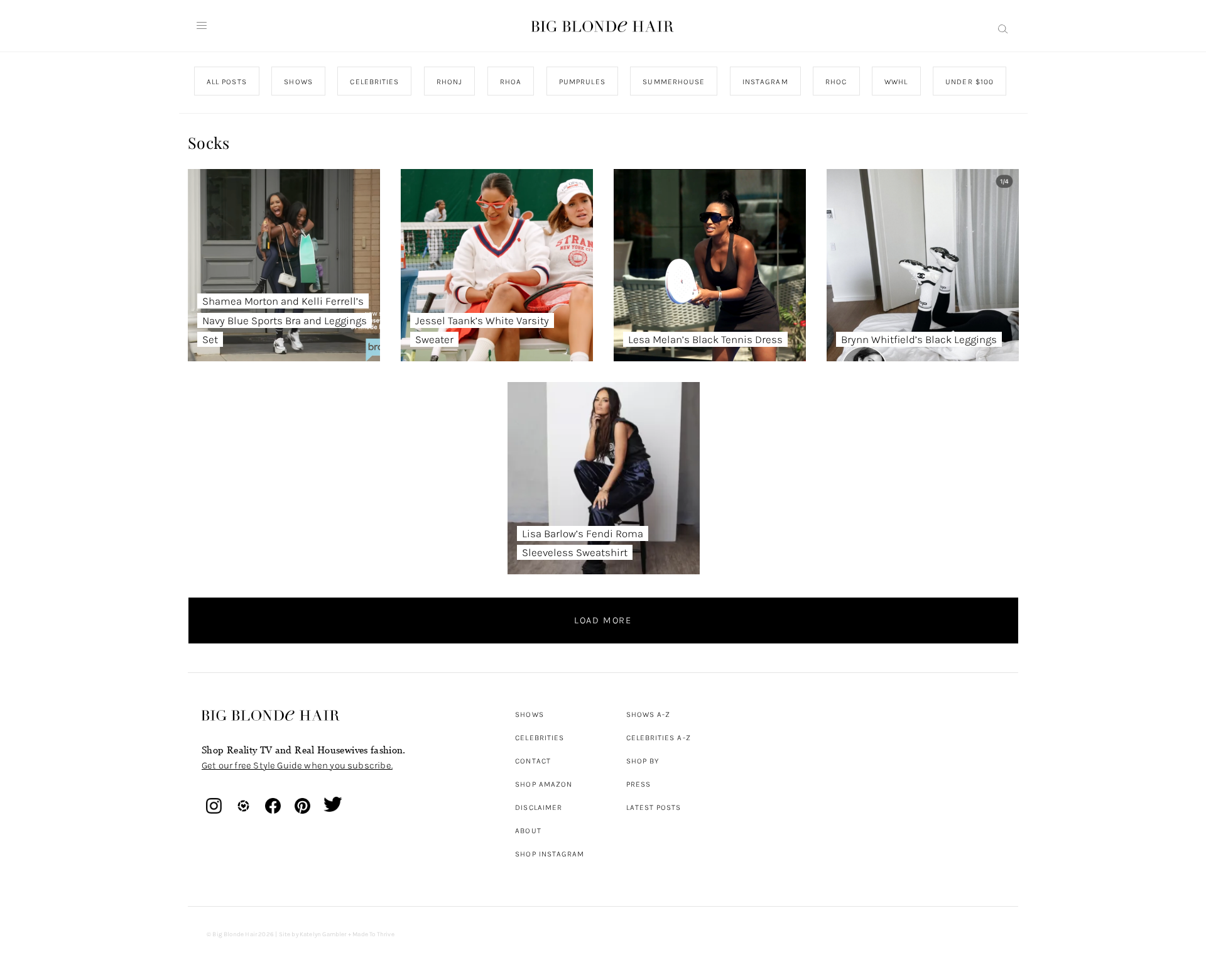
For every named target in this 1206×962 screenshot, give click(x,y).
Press (638, 784)
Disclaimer (538, 807)
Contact (533, 761)
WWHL (896, 81)
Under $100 (969, 81)
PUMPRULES (581, 81)
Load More (603, 620)
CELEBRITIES (374, 81)
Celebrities (539, 737)
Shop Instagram (549, 854)
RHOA (510, 81)
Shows (529, 714)
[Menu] (202, 26)
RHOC (836, 81)
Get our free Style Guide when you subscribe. (297, 765)
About (528, 830)
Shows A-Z (648, 714)
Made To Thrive (373, 934)
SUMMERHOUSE (674, 81)
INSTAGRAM (765, 81)
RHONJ (449, 81)
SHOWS (298, 81)
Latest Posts (654, 807)
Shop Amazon (543, 784)
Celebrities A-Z (658, 737)
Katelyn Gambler (323, 934)
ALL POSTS (227, 81)
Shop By (643, 761)
